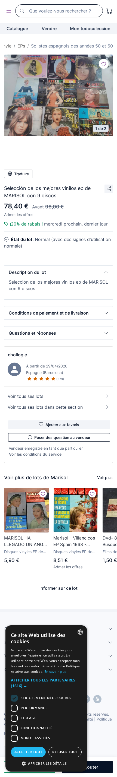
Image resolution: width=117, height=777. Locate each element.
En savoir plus (55, 671)
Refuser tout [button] (65, 752)
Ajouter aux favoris (62, 424)
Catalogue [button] (17, 28)
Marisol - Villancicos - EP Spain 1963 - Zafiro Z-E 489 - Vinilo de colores (75, 541)
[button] (58, 272)
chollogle (17, 354)
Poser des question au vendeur (62, 437)
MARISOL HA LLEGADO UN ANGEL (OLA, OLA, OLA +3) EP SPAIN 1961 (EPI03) (26, 541)
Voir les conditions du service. (36, 454)
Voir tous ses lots (25, 396)
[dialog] (46, 698)
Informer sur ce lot (58, 588)
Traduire (21, 174)
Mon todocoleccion (90, 28)
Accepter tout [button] (28, 752)
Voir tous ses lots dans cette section (45, 407)
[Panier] (109, 10)
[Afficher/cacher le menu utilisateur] (7, 11)
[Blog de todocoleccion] (97, 699)
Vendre (49, 28)
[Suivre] (104, 64)
